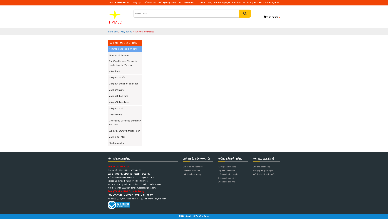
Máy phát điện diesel (119, 102)
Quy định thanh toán (226, 170)
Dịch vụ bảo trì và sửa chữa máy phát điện (125, 123)
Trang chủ (113, 31)
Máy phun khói (116, 108)
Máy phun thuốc (117, 77)
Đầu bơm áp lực (116, 143)
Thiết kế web (185, 216)
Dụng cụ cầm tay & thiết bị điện (124, 131)
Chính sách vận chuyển (228, 174)
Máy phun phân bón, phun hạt (123, 84)
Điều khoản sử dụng (192, 174)
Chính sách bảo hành (227, 178)
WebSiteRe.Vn (202, 216)
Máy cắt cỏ (127, 31)
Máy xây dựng (115, 114)
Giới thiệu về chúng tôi (193, 166)
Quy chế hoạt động (261, 166)
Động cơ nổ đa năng (119, 55)
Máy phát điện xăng (118, 96)
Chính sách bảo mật (192, 170)
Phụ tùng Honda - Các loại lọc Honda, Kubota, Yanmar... (123, 63)
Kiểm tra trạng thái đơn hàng (123, 49)
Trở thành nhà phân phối (263, 174)
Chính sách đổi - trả (226, 181)
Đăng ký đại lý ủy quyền (263, 170)
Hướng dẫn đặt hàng (227, 166)
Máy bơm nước (116, 90)
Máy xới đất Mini (117, 137)
